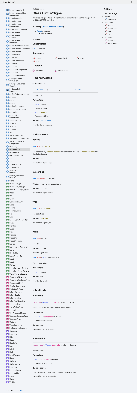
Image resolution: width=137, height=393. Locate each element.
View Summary (49, 27)
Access (70, 90)
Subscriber (56, 302)
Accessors (108, 22)
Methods (108, 37)
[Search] (131, 2)
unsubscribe (52, 376)
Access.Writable (88, 152)
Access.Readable (54, 152)
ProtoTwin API (9, 2)
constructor (49, 125)
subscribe (51, 329)
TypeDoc (19, 390)
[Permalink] (47, 83)
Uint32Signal (38, 9)
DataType (47, 208)
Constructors (109, 16)
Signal (39, 31)
